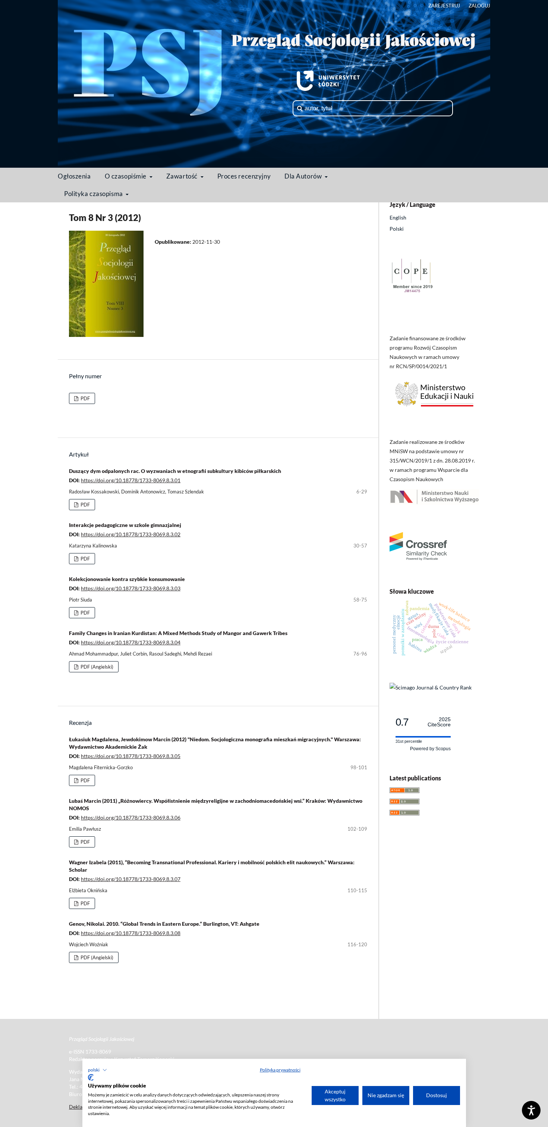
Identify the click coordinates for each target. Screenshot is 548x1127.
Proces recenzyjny (244, 176)
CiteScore (439, 722)
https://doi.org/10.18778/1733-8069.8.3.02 (130, 534)
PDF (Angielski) (96, 667)
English (398, 217)
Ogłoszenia (74, 176)
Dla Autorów (303, 176)
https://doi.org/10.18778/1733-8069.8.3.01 (130, 480)
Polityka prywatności (280, 1070)
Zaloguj (479, 6)
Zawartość (182, 176)
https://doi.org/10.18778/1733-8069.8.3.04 (130, 642)
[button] (97, 1070)
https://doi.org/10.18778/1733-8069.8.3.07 (130, 879)
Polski (397, 228)
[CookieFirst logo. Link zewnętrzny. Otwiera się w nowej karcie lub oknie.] (91, 1077)
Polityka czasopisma (94, 194)
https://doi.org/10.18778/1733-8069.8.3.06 (130, 817)
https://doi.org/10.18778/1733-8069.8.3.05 (130, 756)
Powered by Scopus (430, 748)
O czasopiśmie (126, 176)
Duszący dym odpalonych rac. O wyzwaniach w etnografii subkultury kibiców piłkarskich (175, 471)
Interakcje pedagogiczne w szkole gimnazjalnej (125, 525)
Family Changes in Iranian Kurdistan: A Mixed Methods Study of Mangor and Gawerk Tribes (178, 633)
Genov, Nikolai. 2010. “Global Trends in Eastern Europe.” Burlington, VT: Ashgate (164, 924)
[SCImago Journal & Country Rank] (431, 687)
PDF (84, 398)
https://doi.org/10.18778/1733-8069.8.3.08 (130, 933)
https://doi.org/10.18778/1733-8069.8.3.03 (130, 588)
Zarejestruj (444, 6)
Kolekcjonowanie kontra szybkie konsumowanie (127, 579)
